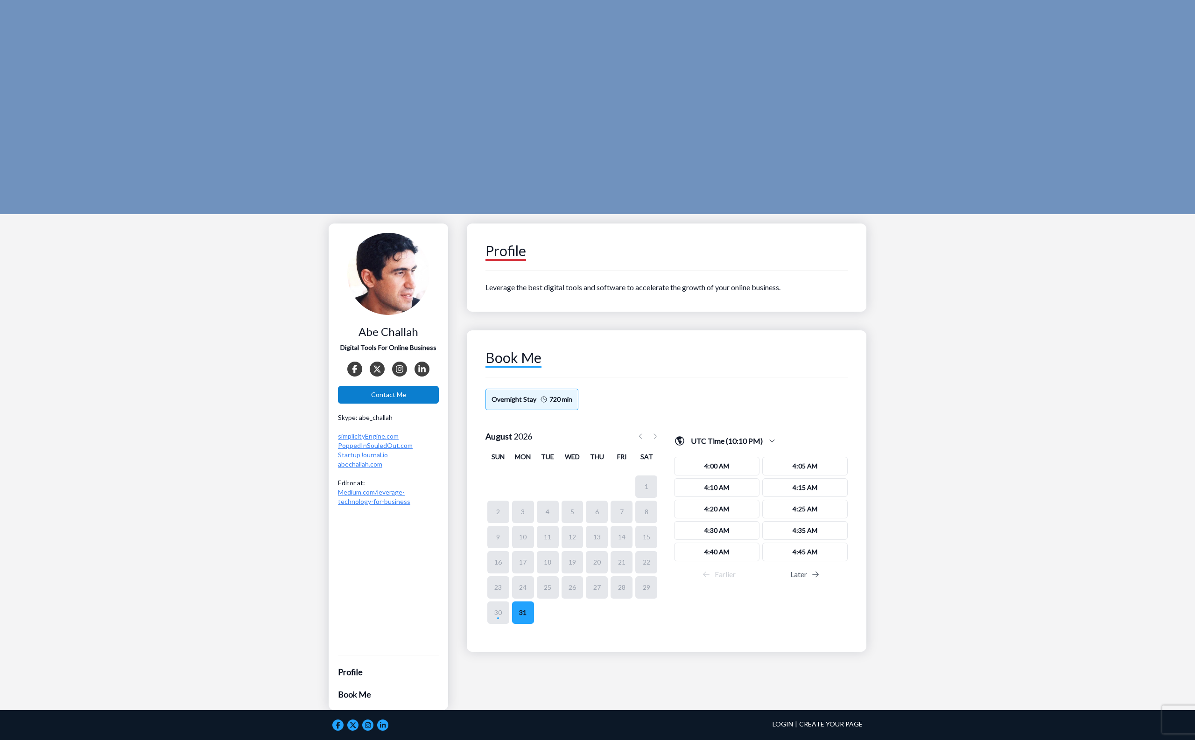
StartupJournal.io (363, 455)
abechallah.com (360, 464)
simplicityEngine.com (368, 436)
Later (798, 574)
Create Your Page (831, 724)
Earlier (725, 574)
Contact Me (388, 394)
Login (783, 724)
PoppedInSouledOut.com (375, 445)
